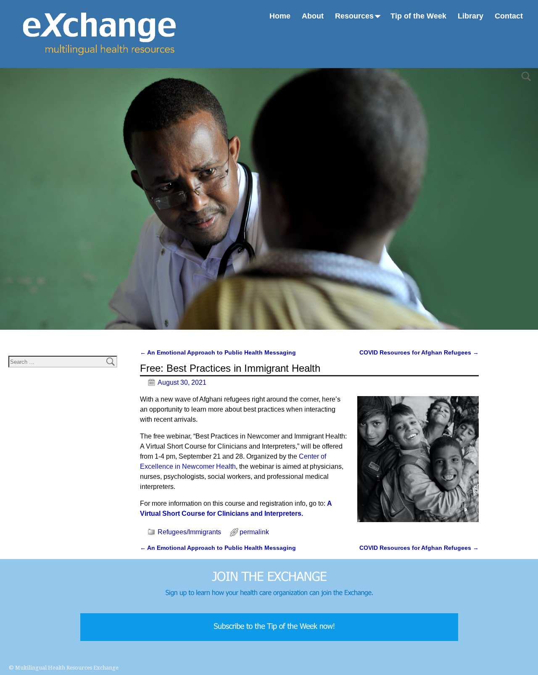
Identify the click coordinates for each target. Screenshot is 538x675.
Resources (354, 16)
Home (279, 16)
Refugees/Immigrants (189, 532)
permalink (254, 532)
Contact (509, 16)
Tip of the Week (418, 16)
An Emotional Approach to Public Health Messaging (218, 352)
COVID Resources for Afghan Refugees (419, 352)
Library (470, 16)
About (313, 16)
